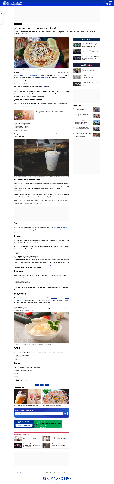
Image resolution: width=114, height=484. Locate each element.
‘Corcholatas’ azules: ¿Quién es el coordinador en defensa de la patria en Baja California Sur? (31, 445)
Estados (69, 3)
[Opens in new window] (77, 45)
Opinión (45, 3)
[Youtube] (110, 1)
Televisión (51, 3)
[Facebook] (107, 1)
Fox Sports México (60, 3)
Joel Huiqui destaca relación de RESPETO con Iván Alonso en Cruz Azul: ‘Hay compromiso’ (90, 58)
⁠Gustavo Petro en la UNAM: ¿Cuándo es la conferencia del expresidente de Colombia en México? (32, 438)
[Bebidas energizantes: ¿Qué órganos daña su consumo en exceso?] (24, 115)
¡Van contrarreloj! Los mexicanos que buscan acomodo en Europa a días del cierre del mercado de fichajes (90, 45)
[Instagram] (109, 1)
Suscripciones (59, 483)
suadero (60, 77)
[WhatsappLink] (38, 424)
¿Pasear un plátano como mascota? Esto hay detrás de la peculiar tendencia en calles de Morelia (90, 71)
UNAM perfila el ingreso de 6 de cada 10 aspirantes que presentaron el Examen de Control (91, 84)
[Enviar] (65, 413)
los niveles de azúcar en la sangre (43, 265)
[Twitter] (108, 1)
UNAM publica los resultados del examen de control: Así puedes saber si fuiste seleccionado (60, 438)
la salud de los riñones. (28, 310)
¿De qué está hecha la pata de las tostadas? (52, 405)
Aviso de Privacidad (67, 483)
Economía (26, 3)
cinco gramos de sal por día (61, 227)
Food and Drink (18, 24)
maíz (44, 86)
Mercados (33, 3)
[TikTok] (112, 1)
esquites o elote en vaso (35, 75)
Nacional (39, 3)
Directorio (53, 483)
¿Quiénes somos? (46, 483)
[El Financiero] (12, 3)
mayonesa (45, 77)
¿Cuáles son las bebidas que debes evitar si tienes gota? (26, 405)
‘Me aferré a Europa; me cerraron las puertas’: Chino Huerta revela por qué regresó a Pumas (90, 51)
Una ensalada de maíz (20, 75)
